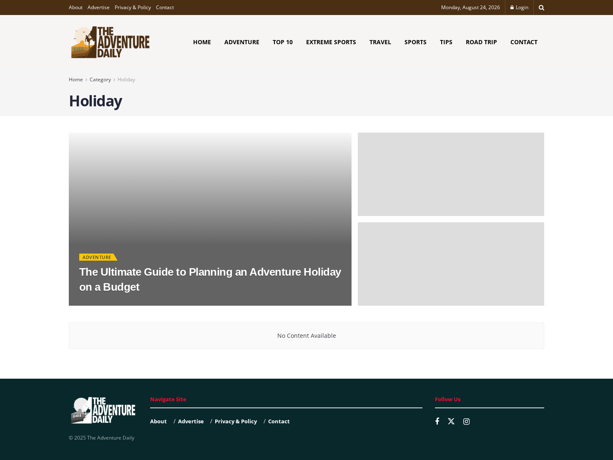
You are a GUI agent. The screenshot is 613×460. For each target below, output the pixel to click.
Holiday (126, 79)
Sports (415, 42)
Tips (446, 42)
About (76, 7)
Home (202, 42)
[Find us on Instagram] (466, 422)
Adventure (241, 42)
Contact (165, 7)
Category (100, 79)
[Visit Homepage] (110, 42)
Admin (94, 303)
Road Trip (481, 42)
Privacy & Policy (133, 7)
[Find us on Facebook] (437, 422)
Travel (380, 42)
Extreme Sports (331, 42)
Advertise (99, 7)
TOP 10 (283, 42)
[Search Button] (541, 7)
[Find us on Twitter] (451, 422)
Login (521, 7)
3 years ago (125, 303)
